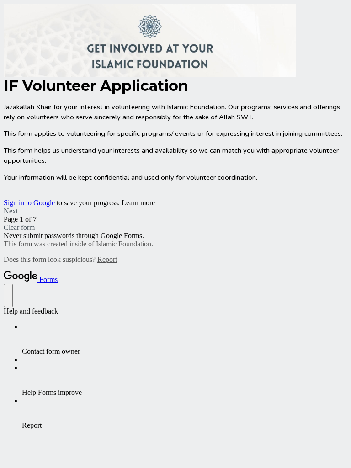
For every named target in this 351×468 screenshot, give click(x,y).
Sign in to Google (29, 203)
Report (107, 259)
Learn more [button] (138, 203)
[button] (175, 211)
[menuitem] (184, 339)
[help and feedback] (8, 295)
